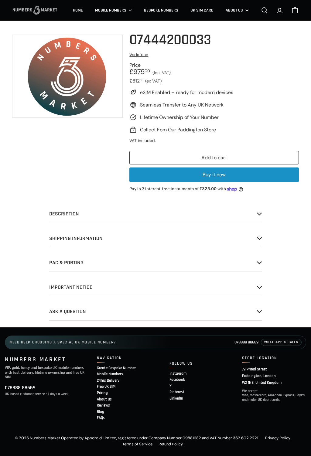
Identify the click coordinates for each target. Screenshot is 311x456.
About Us (235, 10)
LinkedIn (176, 398)
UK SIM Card (202, 10)
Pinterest (176, 392)
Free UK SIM (106, 386)
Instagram (177, 373)
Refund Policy (171, 444)
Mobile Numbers (111, 10)
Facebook (177, 379)
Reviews (103, 405)
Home (78, 10)
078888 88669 (246, 342)
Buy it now (214, 174)
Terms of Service (137, 444)
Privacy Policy (277, 438)
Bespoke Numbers (161, 10)
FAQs (101, 417)
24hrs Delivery (108, 380)
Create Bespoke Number (116, 368)
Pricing (102, 392)
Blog (100, 411)
